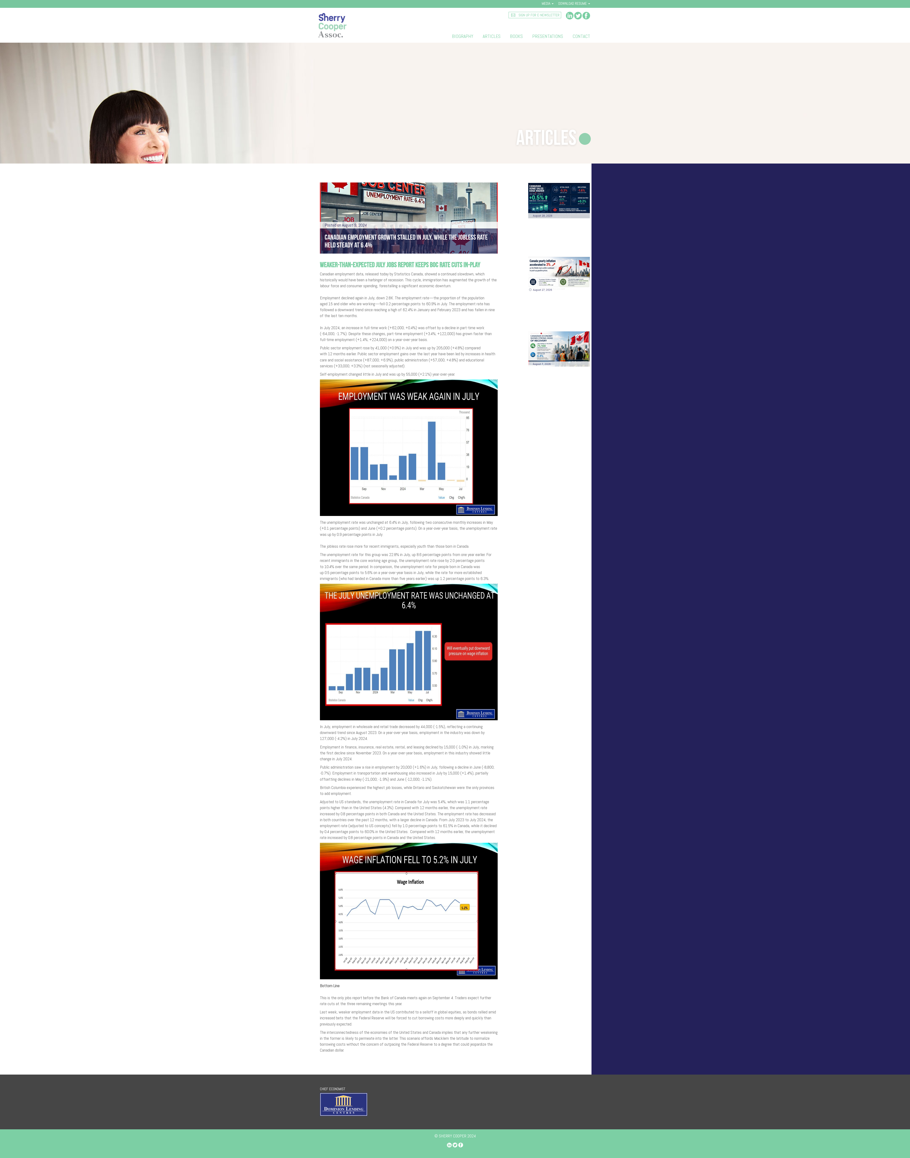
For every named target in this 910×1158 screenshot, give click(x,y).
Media (546, 3)
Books (516, 36)
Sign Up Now (559, 455)
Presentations (547, 36)
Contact (581, 36)
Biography (462, 36)
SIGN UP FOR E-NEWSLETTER (539, 15)
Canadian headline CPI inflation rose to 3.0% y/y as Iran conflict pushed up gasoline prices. (557, 309)
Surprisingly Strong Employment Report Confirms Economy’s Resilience (551, 383)
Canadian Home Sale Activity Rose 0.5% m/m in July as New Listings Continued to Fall (558, 235)
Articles (491, 36)
